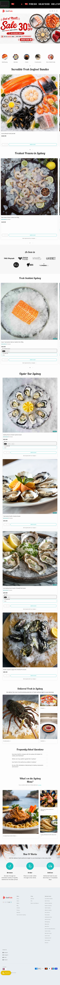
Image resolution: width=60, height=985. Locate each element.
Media (18, 903)
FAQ (31, 900)
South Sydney (48, 907)
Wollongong (47, 921)
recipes (39, 785)
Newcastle (47, 924)
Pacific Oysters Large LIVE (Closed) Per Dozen (14, 669)
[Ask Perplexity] (11, 902)
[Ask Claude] (3, 902)
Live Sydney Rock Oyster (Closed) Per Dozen (14, 588)
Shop (18, 898)
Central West (47, 940)
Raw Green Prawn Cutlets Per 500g (10, 217)
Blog (17, 905)
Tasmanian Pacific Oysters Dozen (11, 516)
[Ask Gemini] (5, 902)
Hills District (47, 912)
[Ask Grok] (7, 902)
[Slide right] (32, 65)
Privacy (18, 910)
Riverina (46, 942)
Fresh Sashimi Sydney (21, 914)
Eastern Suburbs (48, 905)
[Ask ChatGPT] (9, 902)
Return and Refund (34, 903)
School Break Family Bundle (8, 133)
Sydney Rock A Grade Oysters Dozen (12, 435)
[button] (52, 11)
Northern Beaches (48, 903)
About (18, 900)
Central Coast (47, 919)
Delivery (32, 898)
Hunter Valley (47, 931)
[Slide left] (27, 65)
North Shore (47, 900)
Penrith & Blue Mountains (50, 928)
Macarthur (47, 926)
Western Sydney (48, 910)
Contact (18, 907)
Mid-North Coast (48, 933)
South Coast (47, 935)
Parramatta (47, 914)
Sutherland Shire (48, 917)
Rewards (18, 912)
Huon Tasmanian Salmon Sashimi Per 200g (12, 342)
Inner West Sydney (49, 898)
